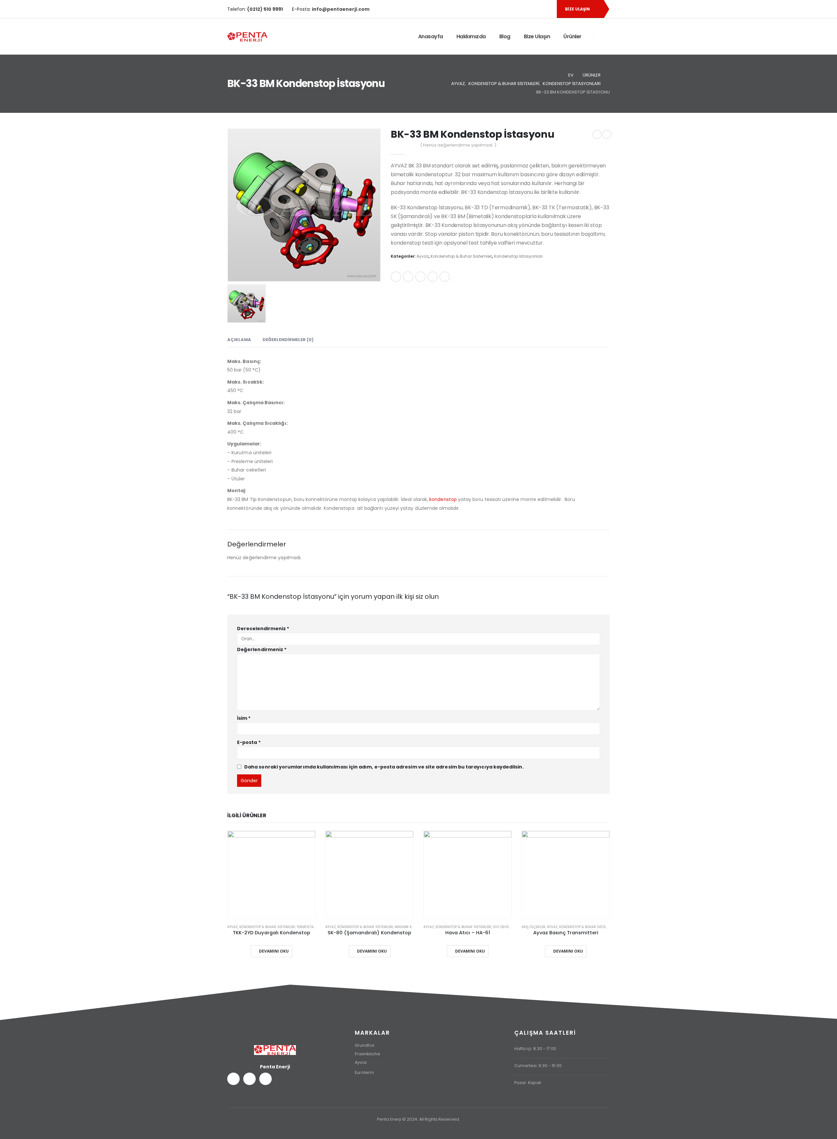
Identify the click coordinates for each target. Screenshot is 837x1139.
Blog (504, 36)
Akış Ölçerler (533, 926)
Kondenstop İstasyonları (518, 256)
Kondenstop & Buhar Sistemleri (461, 256)
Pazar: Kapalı (527, 1082)
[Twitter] (535, 9)
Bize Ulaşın (537, 36)
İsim (243, 718)
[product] (271, 875)
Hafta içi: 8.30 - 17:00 (535, 1048)
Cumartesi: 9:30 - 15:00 (538, 1065)
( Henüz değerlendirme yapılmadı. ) (458, 145)
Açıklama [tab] (239, 340)
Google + (432, 276)
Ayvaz (423, 256)
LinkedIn (420, 276)
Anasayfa (430, 36)
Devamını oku (274, 951)
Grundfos (364, 1045)
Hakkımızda (471, 36)
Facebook (396, 276)
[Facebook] (524, 9)
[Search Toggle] (602, 37)
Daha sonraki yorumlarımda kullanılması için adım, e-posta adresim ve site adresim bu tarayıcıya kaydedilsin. (384, 766)
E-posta (444, 276)
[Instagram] (546, 9)
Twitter (408, 276)
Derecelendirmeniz (263, 628)
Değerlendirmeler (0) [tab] (288, 340)
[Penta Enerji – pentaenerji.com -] (247, 37)
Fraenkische (367, 1054)
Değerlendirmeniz (261, 649)
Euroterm (364, 1072)
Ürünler (572, 36)
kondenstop (443, 499)
